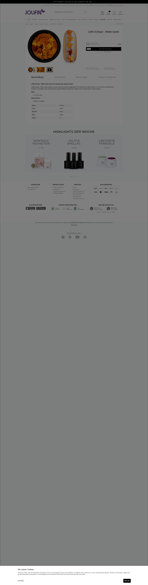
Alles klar (127, 580)
